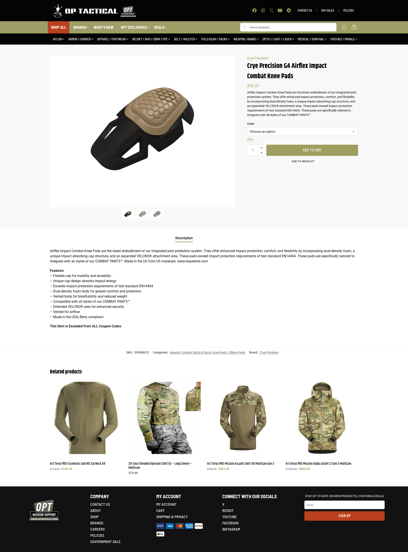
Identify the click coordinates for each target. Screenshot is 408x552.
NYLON (57, 39)
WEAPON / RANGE (245, 39)
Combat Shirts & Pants (196, 352)
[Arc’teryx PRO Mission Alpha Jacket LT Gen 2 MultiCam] (322, 418)
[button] (261, 147)
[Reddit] (288, 10)
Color (250, 123)
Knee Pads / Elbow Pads (229, 352)
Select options (86, 478)
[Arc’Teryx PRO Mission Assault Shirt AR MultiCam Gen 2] (243, 418)
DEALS (159, 27)
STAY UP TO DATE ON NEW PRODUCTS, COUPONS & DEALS (344, 496)
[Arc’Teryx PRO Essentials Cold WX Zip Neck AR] (86, 418)
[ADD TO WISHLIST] (117, 387)
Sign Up (345, 516)
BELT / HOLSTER (184, 39)
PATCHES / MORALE (342, 39)
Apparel (175, 352)
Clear (250, 139)
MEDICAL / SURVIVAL (311, 39)
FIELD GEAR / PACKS (214, 39)
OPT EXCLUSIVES (134, 27)
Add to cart (312, 150)
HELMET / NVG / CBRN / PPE (150, 39)
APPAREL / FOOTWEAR (111, 39)
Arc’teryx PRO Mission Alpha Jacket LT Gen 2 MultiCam (318, 464)
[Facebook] (254, 10)
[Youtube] (280, 10)
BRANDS (79, 27)
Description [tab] (184, 238)
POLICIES (348, 10)
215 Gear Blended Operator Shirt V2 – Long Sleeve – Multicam (160, 466)
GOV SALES (327, 10)
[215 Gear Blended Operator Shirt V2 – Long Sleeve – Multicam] (165, 418)
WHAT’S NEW (104, 27)
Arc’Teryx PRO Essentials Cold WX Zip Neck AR (77, 464)
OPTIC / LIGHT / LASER (277, 39)
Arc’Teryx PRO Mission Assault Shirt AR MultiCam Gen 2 (240, 464)
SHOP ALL (58, 27)
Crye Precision (258, 58)
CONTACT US (304, 10)
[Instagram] (263, 10)
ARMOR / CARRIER (79, 39)
